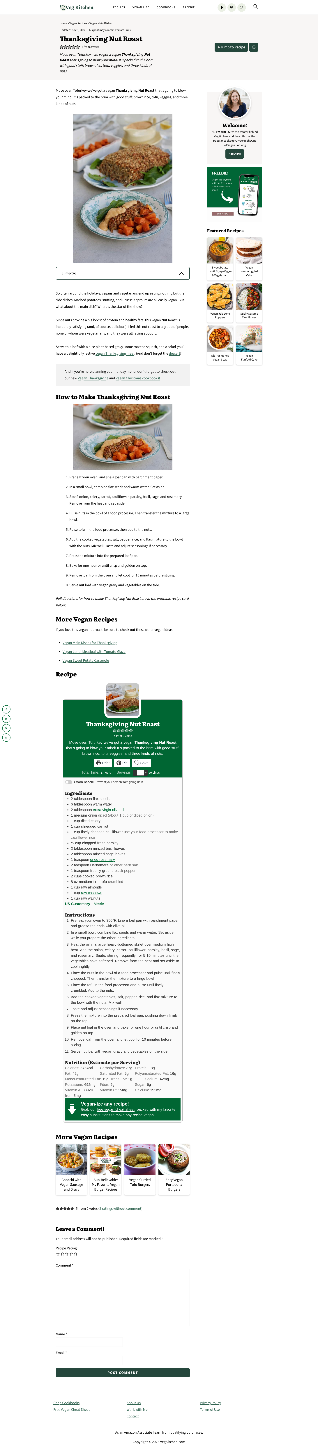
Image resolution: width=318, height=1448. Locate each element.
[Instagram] (241, 7)
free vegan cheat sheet (116, 1109)
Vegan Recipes (78, 23)
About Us (134, 1403)
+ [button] (145, 772)
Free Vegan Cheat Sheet (71, 1409)
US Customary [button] (77, 904)
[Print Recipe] (253, 47)
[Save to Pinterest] (6, 728)
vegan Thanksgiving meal (115, 353)
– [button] (135, 772)
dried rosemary (102, 860)
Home (63, 23)
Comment (64, 1265)
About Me (235, 154)
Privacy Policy (210, 1403)
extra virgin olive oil (108, 810)
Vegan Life (140, 7)
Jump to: (69, 273)
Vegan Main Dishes (100, 23)
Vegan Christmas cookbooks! (138, 378)
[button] (62, 47)
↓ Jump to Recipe (231, 47)
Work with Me (137, 1409)
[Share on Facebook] (6, 709)
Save (144, 763)
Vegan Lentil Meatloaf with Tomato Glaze (94, 651)
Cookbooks (166, 7)
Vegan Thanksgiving (93, 378)
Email (61, 1352)
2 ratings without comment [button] (120, 1208)
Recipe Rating (66, 1248)
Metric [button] (99, 904)
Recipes (119, 7)
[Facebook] (222, 7)
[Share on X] (6, 719)
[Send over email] (6, 737)
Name (61, 1334)
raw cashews (91, 893)
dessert (174, 353)
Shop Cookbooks (66, 1403)
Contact (133, 1416)
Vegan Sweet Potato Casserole (86, 660)
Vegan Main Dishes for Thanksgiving (90, 642)
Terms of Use (210, 1409)
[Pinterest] (231, 7)
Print (105, 763)
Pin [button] (124, 763)
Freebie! (189, 7)
